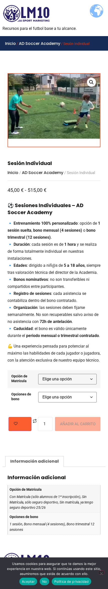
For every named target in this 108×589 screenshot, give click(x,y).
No (44, 581)
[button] (91, 82)
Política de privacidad (71, 581)
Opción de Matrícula (19, 378)
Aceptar (28, 581)
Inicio (10, 43)
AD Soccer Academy (39, 43)
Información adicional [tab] (34, 461)
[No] (101, 572)
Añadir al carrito (77, 424)
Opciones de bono (21, 396)
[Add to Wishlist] (20, 424)
